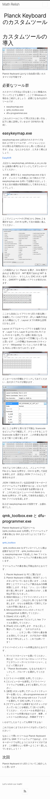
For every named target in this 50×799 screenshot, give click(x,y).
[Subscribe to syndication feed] (25, 791)
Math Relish (10, 4)
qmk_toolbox (9, 542)
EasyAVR (6, 157)
